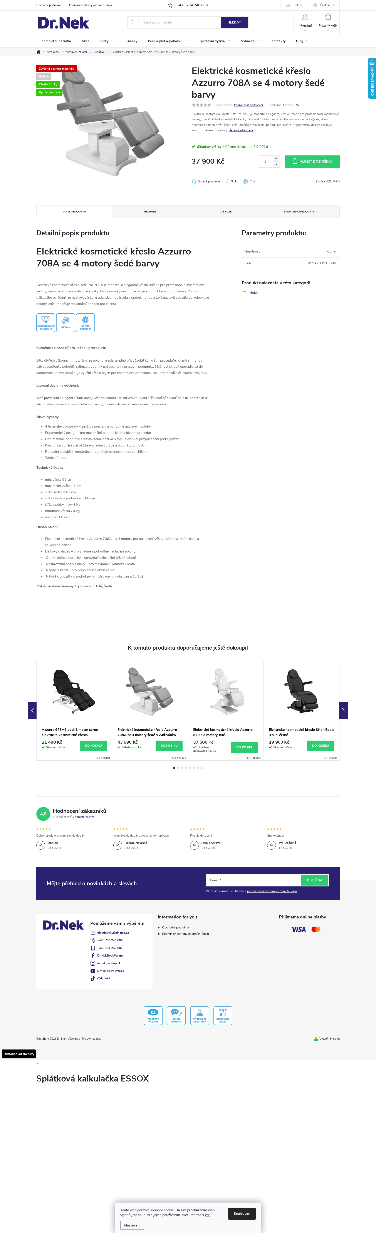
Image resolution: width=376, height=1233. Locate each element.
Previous (32, 710)
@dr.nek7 (103, 978)
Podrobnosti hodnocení (248, 105)
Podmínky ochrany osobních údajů (90, 5)
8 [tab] (202, 768)
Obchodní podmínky (49, 5)
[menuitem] (56, 41)
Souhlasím (242, 1213)
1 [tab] (174, 768)
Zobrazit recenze (83, 817)
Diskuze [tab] (226, 211)
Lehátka (253, 292)
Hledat (234, 22)
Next (343, 710)
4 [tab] (186, 768)
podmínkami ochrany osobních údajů (272, 891)
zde (207, 1215)
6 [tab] (194, 768)
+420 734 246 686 (110, 940)
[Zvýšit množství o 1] (276, 159)
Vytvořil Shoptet (329, 1039)
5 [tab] (190, 768)
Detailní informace (241, 130)
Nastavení (132, 1225)
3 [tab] (182, 768)
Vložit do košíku (316, 161)
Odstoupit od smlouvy (18, 1054)
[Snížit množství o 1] (276, 164)
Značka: (328, 182)
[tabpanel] (74, 710)
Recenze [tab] (150, 211)
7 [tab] (198, 768)
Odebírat (315, 880)
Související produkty (299, 211)
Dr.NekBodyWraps (110, 955)
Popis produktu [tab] (74, 211)
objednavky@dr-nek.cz (113, 933)
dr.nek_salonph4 (108, 963)
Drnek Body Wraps (110, 971)
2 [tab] (178, 768)
